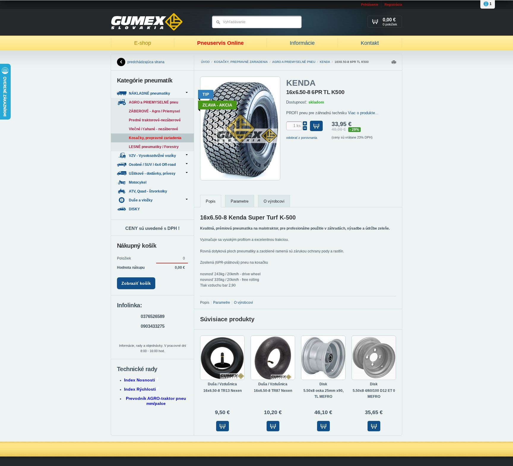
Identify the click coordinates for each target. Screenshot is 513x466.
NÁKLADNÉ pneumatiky (149, 93)
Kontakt (370, 43)
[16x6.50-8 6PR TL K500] (240, 179)
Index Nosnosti (139, 380)
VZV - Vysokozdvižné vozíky (152, 156)
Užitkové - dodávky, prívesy (152, 173)
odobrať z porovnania (301, 137)
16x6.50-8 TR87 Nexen (273, 391)
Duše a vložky (141, 200)
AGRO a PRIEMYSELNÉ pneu (293, 61)
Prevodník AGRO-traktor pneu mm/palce (156, 401)
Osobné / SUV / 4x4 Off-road (152, 165)
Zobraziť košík (136, 283)
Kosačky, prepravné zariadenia (241, 61)
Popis (211, 201)
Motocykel (138, 182)
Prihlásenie (369, 4)
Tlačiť (394, 63)
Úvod (205, 61)
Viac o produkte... (363, 113)
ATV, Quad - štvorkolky (148, 191)
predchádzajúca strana (145, 62)
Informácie (302, 43)
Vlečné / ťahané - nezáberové (153, 129)
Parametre (239, 201)
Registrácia (393, 4)
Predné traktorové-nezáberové (155, 120)
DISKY (135, 209)
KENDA (325, 61)
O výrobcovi (274, 201)
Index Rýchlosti (140, 389)
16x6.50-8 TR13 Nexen (222, 391)
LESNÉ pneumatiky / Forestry (154, 147)
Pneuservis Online (220, 43)
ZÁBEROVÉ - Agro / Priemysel (154, 111)
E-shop (142, 43)
